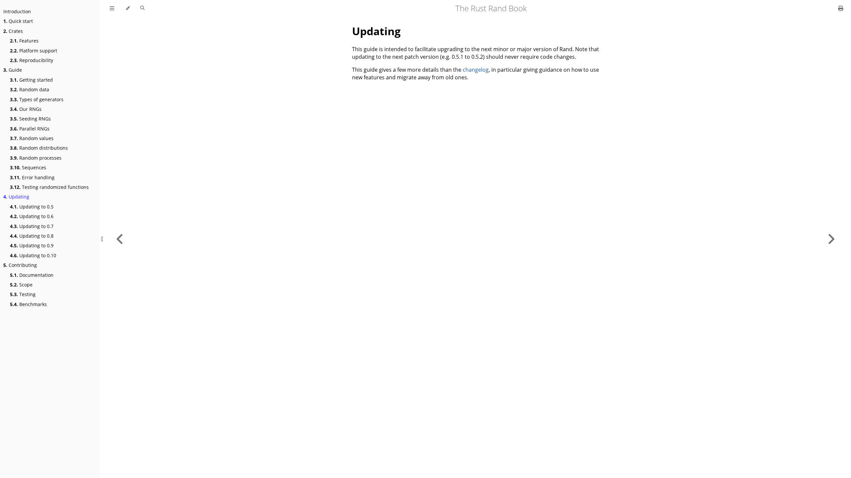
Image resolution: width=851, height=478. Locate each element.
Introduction (17, 11)
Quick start (18, 21)
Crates (13, 31)
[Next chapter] (831, 239)
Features (24, 41)
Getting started (31, 80)
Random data (29, 89)
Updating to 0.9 (32, 245)
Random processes (35, 158)
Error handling (32, 177)
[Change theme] (127, 8)
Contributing (20, 265)
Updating (16, 197)
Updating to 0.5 (32, 206)
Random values (32, 138)
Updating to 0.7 (32, 226)
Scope (21, 284)
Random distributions (39, 148)
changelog (476, 69)
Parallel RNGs (30, 128)
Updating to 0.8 (32, 236)
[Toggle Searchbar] (142, 8)
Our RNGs (26, 109)
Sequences (28, 167)
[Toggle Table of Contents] (112, 8)
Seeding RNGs (30, 119)
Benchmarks (28, 304)
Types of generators (36, 99)
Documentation (32, 275)
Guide (12, 70)
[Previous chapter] (120, 239)
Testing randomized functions (49, 187)
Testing (23, 294)
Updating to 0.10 (33, 255)
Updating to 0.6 (32, 216)
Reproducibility (31, 60)
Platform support (33, 50)
